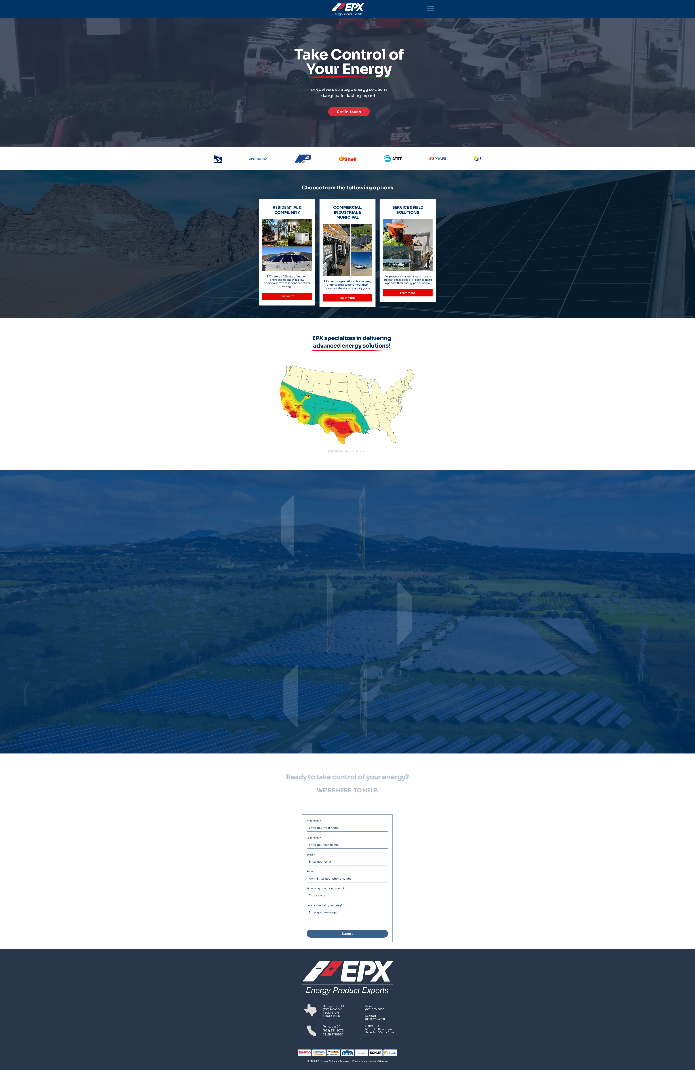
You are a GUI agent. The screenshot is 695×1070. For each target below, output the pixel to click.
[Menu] (430, 8)
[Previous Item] (220, 158)
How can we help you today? (325, 905)
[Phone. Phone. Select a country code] (312, 878)
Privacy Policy (359, 1061)
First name (314, 820)
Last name (314, 837)
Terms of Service (378, 1061)
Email (311, 854)
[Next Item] (475, 158)
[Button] (287, 250)
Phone (310, 871)
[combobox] (347, 895)
